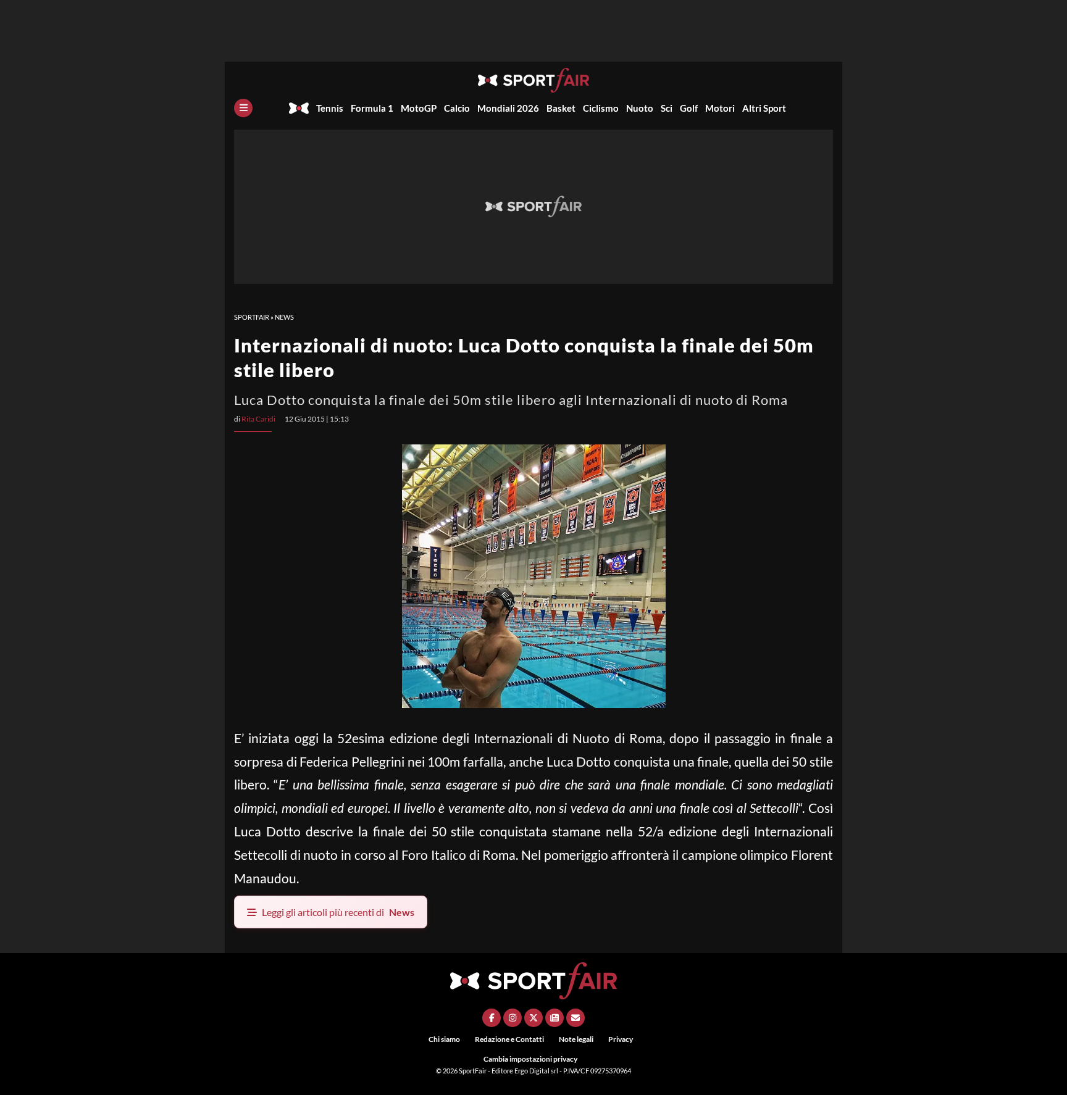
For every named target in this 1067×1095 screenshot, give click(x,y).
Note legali (576, 1039)
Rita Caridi (258, 418)
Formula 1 (372, 108)
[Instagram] (512, 1018)
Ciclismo (601, 108)
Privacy (620, 1039)
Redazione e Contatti (509, 1039)
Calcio (457, 108)
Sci (666, 108)
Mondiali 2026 (508, 108)
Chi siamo (444, 1039)
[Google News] (554, 1018)
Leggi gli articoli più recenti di (338, 912)
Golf (689, 108)
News (284, 317)
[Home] (299, 108)
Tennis (329, 108)
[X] (533, 1018)
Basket (560, 108)
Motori (720, 108)
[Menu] (243, 108)
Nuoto (639, 108)
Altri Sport (764, 108)
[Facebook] (491, 1018)
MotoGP (419, 108)
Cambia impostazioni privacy (530, 1059)
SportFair (251, 317)
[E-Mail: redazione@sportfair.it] (575, 1018)
